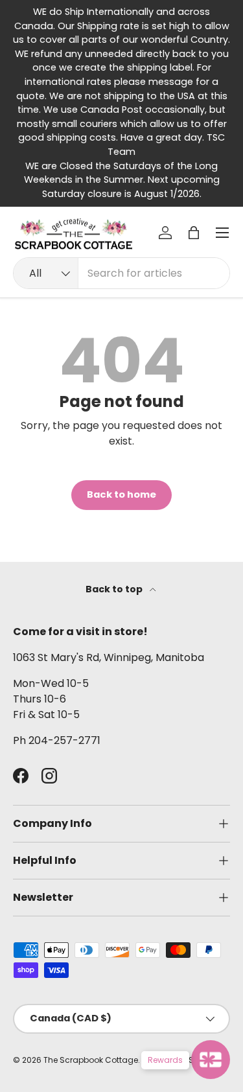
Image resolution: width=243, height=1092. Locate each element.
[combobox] (121, 273)
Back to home (121, 494)
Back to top (115, 589)
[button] (193, 232)
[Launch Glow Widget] (210, 1059)
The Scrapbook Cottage (90, 1059)
